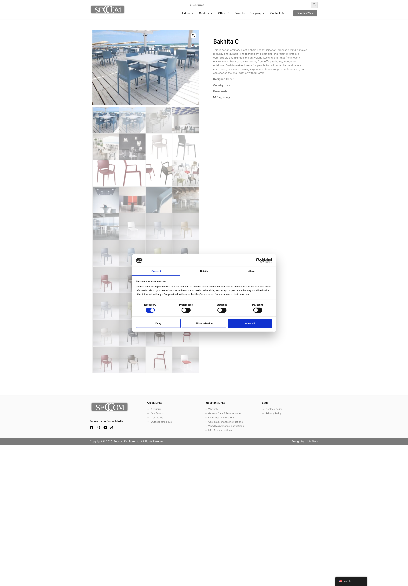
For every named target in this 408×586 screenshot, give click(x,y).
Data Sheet (223, 97)
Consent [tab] (156, 271)
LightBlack (312, 441)
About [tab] (251, 271)
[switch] (186, 310)
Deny (158, 323)
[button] (193, 35)
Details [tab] (204, 271)
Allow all (250, 323)
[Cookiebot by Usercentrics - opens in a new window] (258, 260)
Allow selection (204, 323)
